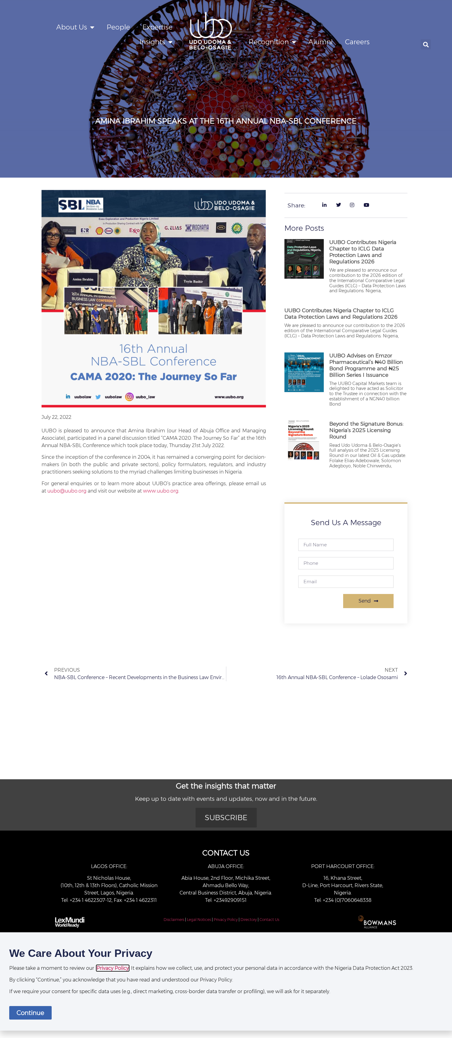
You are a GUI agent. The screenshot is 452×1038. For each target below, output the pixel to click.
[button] (426, 44)
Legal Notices (199, 919)
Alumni (320, 42)
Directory (248, 919)
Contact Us (269, 919)
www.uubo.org (160, 491)
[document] (226, 981)
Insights (152, 42)
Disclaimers (174, 919)
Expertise (157, 27)
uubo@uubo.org (66, 491)
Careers (357, 42)
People (118, 27)
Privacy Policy (226, 919)
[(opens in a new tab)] (304, 446)
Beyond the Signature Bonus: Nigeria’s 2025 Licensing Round (366, 430)
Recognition (269, 42)
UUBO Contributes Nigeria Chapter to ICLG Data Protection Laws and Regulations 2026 (362, 252)
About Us (71, 27)
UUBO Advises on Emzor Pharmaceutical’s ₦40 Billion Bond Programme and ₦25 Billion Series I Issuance (366, 365)
